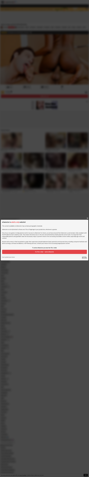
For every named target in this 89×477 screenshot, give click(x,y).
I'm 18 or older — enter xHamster (44, 252)
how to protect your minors (8, 257)
